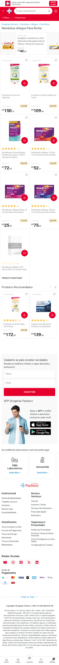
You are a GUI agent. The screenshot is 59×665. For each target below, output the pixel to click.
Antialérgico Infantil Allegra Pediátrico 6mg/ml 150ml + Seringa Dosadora (14, 154)
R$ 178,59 (6, 106)
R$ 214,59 (7, 330)
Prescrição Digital (38, 512)
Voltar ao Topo (28, 597)
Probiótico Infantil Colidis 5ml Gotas (43, 96)
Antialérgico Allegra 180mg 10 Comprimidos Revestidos (43, 211)
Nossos (36, 495)
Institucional (9, 493)
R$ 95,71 (5, 164)
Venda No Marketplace (11, 498)
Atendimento (9, 522)
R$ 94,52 (35, 221)
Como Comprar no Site (11, 527)
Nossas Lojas (7, 509)
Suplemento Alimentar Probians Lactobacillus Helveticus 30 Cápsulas (41, 325)
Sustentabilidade (9, 512)
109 (37, 110)
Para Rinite (45, 24)
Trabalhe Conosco (9, 502)
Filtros (6, 18)
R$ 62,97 (35, 164)
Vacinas (34, 501)
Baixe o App (53, 3)
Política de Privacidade (41, 530)
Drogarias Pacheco (10, 24)
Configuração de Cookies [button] (42, 545)
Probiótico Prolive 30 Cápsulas (11, 96)
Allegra (35, 24)
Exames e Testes (38, 505)
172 (9, 334)
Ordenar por (20, 18)
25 (7, 225)
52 (36, 168)
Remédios (25, 24)
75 (36, 225)
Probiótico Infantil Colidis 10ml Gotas (14, 325)
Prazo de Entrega (9, 534)
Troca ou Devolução (10, 541)
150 (8, 110)
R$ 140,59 (35, 106)
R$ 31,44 (5, 221)
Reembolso (7, 538)
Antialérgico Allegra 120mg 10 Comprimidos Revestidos (43, 153)
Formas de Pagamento (12, 530)
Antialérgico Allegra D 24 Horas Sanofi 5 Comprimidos (14, 268)
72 (7, 168)
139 (37, 334)
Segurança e (38, 524)
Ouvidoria (6, 505)
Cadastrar (29, 392)
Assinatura (36, 515)
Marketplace (7, 545)
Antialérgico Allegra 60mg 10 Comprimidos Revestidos (14, 211)
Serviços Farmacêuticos (41, 508)
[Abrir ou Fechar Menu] (3, 11)
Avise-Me (22, 253)
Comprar (22, 83)
